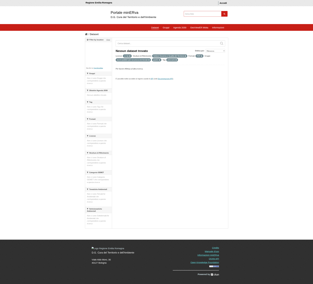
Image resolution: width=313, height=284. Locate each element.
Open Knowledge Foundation (204, 262)
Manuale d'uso (212, 251)
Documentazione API (165, 79)
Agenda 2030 (179, 27)
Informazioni (218, 27)
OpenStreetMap (98, 68)
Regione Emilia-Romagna (99, 2)
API (152, 79)
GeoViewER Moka (199, 27)
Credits (215, 248)
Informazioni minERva (208, 255)
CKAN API (214, 259)
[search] (221, 43)
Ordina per (199, 51)
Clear (108, 40)
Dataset (155, 27)
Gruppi (166, 27)
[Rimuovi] (129, 56)
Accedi (223, 3)
